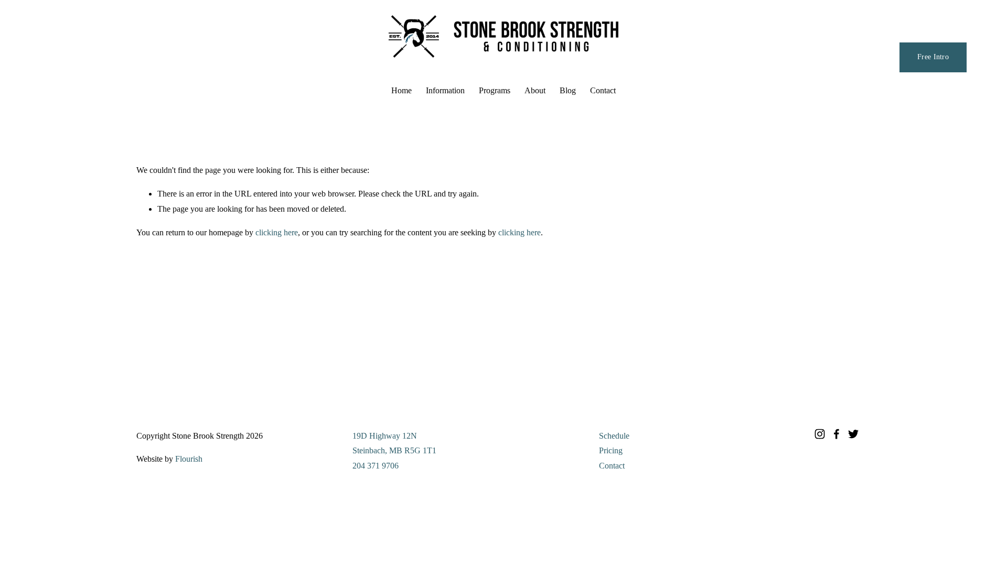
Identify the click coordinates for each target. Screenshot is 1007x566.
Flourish (188, 458)
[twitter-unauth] (853, 434)
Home (401, 90)
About (534, 90)
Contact (603, 90)
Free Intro (933, 57)
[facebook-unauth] (836, 434)
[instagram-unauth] (820, 434)
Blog (568, 90)
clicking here (276, 232)
